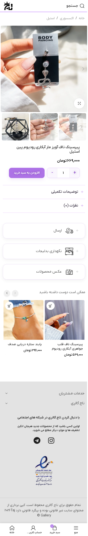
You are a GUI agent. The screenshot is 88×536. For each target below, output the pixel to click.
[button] (83, 69)
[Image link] (44, 471)
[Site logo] (8, 6)
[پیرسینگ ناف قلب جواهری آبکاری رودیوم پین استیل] (64, 319)
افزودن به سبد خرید (27, 173)
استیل (50, 18)
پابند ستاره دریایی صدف (25, 344)
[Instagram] (51, 440)
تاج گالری (51, 505)
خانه (81, 18)
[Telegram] (37, 440)
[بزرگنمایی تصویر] (79, 103)
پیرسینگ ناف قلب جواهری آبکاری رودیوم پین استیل (67, 349)
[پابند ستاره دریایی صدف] (23, 319)
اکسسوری (67, 18)
